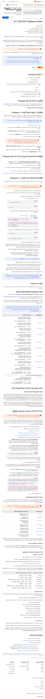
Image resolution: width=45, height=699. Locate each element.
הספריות (36, 474)
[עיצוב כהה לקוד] (35, 201)
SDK (36, 53)
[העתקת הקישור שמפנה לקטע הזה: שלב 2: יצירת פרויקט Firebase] (16, 101)
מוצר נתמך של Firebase (16, 464)
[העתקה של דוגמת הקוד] (37, 201)
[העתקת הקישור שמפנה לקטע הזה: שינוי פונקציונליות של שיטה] (23, 392)
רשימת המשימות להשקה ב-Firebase (25, 650)
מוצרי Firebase (33, 49)
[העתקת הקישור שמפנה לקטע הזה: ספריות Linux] (34, 620)
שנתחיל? (5, 17)
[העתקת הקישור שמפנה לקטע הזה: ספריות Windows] (32, 554)
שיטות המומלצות (29, 120)
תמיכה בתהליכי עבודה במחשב (26, 499)
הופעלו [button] (33, 215)
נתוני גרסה (13, 669)
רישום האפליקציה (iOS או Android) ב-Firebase (28, 433)
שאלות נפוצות (12, 671)
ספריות (42, 669)
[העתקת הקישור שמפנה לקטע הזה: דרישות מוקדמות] (27, 74)
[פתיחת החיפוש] (18, 1)
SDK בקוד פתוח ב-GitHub (28, 640)
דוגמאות (42, 668)
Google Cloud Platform (39, 686)
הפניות (42, 666)
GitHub (39, 288)
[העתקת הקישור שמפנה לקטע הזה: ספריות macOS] (33, 591)
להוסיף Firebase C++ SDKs (9, 173)
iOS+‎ (39, 67)
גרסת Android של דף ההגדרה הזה (20, 278)
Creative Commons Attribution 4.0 (21, 653)
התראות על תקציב (30, 644)
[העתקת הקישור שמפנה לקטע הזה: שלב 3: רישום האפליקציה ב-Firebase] (10, 112)
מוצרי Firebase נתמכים (17, 181)
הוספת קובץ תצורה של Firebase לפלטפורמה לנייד (27, 435)
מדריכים (42, 664)
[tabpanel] (22, 222)
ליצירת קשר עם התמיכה (10, 664)
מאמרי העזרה (22, 286)
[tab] (33, 215)
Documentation (39, 5)
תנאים (42, 693)
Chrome (42, 683)
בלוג (28, 664)
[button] (22, 94)
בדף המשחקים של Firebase (12, 45)
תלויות (24, 186)
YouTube (27, 669)
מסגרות (35, 242)
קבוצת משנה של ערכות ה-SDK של (26, 423)
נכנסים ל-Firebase (35, 96)
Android (33, 67)
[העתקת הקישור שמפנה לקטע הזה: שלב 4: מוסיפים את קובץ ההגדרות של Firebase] (41, 159)
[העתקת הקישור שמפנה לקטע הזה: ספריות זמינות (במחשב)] (25, 497)
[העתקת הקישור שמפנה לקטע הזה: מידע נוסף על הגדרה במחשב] (21, 552)
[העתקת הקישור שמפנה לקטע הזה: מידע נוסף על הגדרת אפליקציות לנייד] (10, 388)
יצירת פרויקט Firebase (33, 431)
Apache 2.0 (5, 653)
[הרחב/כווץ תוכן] (37, 25)
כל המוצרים (41, 688)
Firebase (41, 18)
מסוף (32, 125)
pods (35, 196)
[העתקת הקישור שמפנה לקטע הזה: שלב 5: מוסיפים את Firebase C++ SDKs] (9, 178)
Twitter (28, 668)
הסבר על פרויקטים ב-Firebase (13, 105)
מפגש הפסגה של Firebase (24, 666)
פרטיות (39, 693)
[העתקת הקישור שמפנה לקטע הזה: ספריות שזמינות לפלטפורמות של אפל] (15, 292)
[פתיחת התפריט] (42, 1)
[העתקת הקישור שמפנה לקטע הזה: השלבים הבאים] (28, 635)
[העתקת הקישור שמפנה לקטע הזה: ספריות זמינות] (29, 283)
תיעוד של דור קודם (11, 673)
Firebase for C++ (28, 5)
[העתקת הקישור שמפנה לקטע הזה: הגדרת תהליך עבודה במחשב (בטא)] (11, 411)
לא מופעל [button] (24, 215)
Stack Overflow (12, 666)
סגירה (12, 17)
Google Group (12, 668)
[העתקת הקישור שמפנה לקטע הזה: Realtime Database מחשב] (27, 543)
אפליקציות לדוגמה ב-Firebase (33, 638)
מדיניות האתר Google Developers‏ (31, 654)
